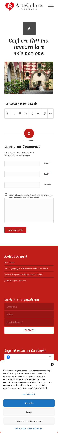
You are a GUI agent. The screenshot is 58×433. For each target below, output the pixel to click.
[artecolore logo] (24, 6)
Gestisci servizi (28, 394)
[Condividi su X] (14, 113)
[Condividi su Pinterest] (20, 113)
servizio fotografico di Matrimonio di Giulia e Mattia (26, 268)
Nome (47, 163)
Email (46, 174)
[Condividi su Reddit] (44, 113)
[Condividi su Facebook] (8, 113)
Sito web (47, 184)
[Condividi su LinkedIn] (26, 113)
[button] (53, 364)
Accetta (29, 403)
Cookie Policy (20, 428)
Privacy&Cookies (34, 428)
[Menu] (49, 6)
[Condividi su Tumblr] (32, 113)
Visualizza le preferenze (29, 421)
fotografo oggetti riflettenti (15, 280)
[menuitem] (49, 6)
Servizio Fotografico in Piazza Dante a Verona (23, 274)
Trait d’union (9, 262)
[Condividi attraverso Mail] (50, 113)
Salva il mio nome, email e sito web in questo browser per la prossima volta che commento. (30, 196)
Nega (29, 412)
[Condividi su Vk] (38, 113)
